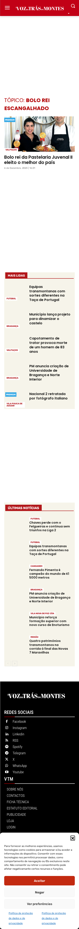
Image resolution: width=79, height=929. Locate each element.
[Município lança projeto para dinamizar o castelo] (15, 320)
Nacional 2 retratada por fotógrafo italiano (48, 396)
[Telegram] (6, 753)
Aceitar (39, 881)
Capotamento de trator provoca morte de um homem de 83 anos (48, 345)
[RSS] (6, 740)
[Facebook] (6, 721)
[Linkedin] (6, 734)
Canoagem (36, 566)
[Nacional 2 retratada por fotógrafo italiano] (15, 399)
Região (34, 637)
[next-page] (14, 663)
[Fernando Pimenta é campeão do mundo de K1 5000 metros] (15, 574)
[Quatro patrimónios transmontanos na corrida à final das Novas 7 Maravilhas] (15, 645)
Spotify (17, 747)
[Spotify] (6, 746)
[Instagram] (6, 728)
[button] (73, 838)
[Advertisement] (39, 50)
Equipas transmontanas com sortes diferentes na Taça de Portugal (47, 293)
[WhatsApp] (6, 765)
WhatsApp (20, 766)
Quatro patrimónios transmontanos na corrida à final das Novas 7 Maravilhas (48, 647)
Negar (39, 892)
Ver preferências (39, 904)
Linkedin (18, 734)
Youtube (18, 772)
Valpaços (11, 150)
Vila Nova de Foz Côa (42, 613)
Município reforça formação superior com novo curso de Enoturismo (49, 621)
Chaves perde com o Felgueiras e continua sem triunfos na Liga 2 (49, 526)
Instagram (20, 728)
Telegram (19, 753)
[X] (6, 759)
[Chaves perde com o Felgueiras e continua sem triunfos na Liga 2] (15, 526)
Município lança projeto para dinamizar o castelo (49, 319)
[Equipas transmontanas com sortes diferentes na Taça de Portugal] (15, 292)
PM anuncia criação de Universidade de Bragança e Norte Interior (49, 373)
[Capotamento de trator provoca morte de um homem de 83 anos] (15, 344)
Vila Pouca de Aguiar (14, 404)
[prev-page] (8, 663)
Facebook (19, 721)
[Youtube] (6, 772)
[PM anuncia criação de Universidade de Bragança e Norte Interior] (15, 371)
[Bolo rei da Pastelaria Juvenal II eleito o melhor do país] (39, 134)
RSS (15, 740)
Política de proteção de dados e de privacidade (21, 918)
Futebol (11, 298)
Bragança (12, 326)
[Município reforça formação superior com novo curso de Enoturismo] (15, 621)
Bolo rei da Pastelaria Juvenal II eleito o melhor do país (38, 159)
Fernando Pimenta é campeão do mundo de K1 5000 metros (49, 574)
